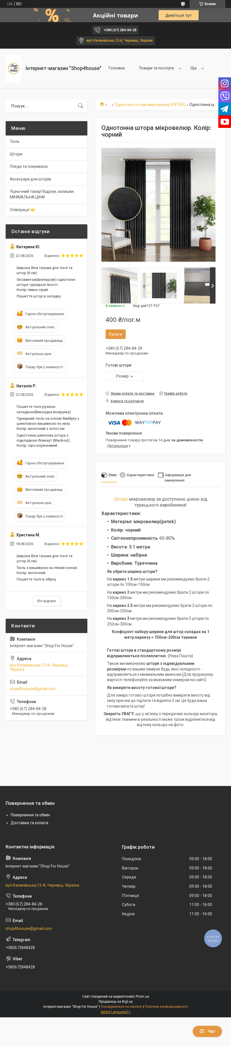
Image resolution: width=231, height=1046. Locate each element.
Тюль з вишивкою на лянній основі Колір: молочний (47, 570)
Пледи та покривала (29, 166)
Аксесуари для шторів (30, 179)
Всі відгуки (46, 601)
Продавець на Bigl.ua (116, 1002)
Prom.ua (142, 996)
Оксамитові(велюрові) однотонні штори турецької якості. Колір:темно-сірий (46, 284)
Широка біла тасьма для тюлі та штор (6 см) (44, 270)
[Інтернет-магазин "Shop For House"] (13, 68)
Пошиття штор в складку (39, 296)
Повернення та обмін (30, 815)
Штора (121, 499)
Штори (16, 154)
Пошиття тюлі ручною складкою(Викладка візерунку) (44, 409)
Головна (116, 68)
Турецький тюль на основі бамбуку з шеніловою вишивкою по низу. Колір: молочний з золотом (48, 423)
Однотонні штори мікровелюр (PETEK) (150, 104)
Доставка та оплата (29, 823)
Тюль (15, 141)
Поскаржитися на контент (121, 1007)
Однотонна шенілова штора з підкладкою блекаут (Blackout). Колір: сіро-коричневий (44, 440)
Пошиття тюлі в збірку (36, 579)
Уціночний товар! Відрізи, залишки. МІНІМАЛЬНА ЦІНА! (42, 194)
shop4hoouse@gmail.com (33, 688)
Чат (211, 1031)
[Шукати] (80, 106)
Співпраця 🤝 (22, 209)
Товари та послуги (156, 68)
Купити (115, 334)
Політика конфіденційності (166, 1007)
